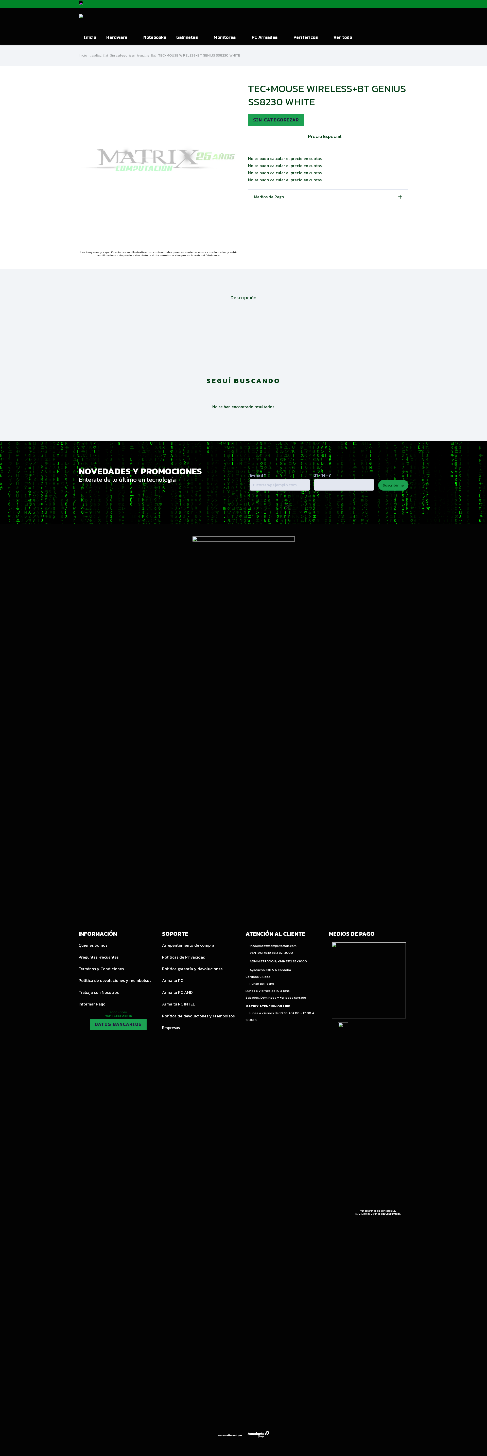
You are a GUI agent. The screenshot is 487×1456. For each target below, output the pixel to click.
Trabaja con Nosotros (99, 992)
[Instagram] (265, 507)
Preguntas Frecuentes (98, 957)
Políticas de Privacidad (183, 957)
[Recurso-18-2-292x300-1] (369, 980)
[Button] (396, 37)
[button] (130, 37)
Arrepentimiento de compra (188, 945)
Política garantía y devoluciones (192, 969)
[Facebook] (310, 507)
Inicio (83, 55)
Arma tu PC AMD (177, 992)
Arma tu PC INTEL (178, 1004)
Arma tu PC (172, 980)
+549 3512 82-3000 (278, 952)
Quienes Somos (93, 945)
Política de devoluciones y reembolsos (115, 980)
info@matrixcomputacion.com (273, 945)
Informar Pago (92, 1004)
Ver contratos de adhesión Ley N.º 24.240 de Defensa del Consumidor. (378, 1212)
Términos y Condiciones (101, 969)
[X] (288, 507)
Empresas (171, 1027)
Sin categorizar (122, 55)
